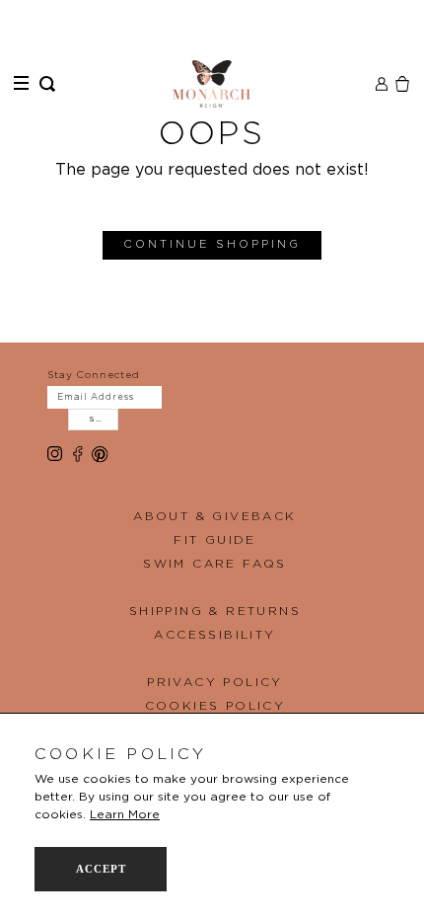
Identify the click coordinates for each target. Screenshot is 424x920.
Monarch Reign (211, 84)
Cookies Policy (215, 706)
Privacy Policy (215, 682)
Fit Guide (215, 540)
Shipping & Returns (215, 611)
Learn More (125, 814)
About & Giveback (214, 516)
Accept (101, 869)
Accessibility (214, 635)
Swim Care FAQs (215, 564)
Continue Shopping (212, 244)
